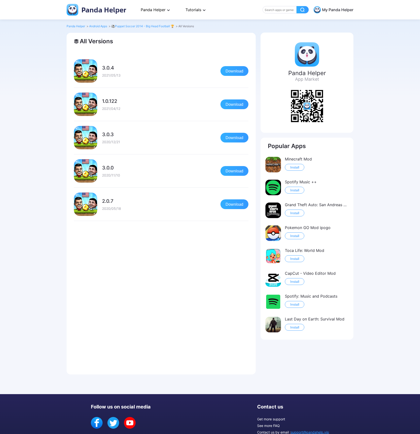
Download (234, 71)
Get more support (271, 419)
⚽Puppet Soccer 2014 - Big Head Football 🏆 (142, 26)
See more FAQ (268, 426)
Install (294, 167)
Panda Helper (103, 9)
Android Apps (98, 26)
